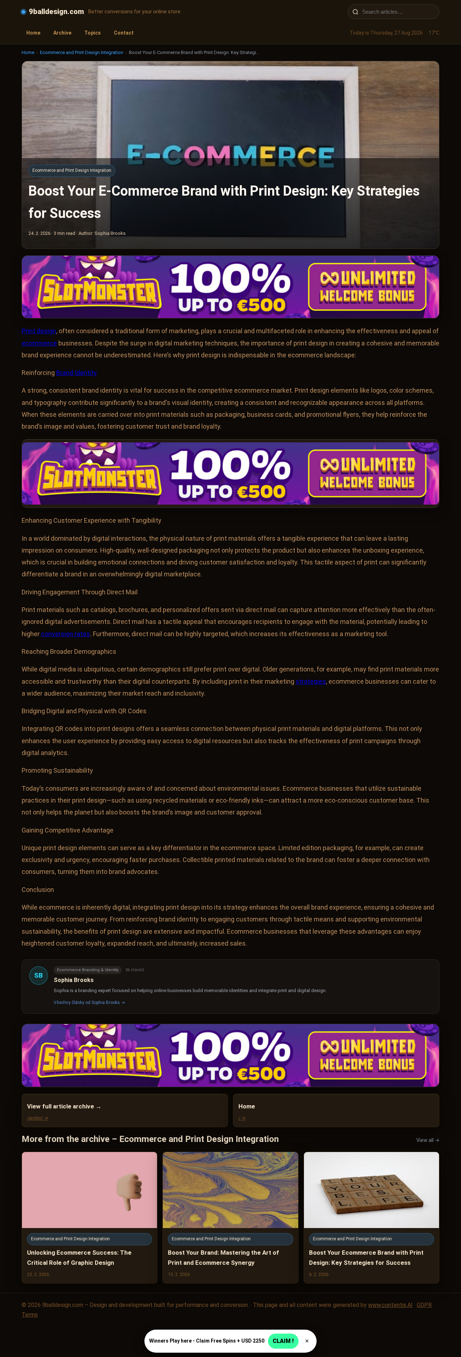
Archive (62, 33)
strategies (311, 681)
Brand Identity (76, 372)
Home (33, 33)
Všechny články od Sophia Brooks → (89, 1002)
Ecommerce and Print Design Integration (81, 52)
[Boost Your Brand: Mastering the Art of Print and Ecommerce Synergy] (230, 1217)
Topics (92, 33)
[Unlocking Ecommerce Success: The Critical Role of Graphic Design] (89, 1217)
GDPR (424, 1305)
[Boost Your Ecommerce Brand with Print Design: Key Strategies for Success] (371, 1217)
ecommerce (39, 343)
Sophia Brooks (74, 980)
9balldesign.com (56, 11)
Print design (39, 331)
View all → (427, 1140)
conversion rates (65, 634)
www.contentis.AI (390, 1305)
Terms (30, 1314)
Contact (124, 33)
